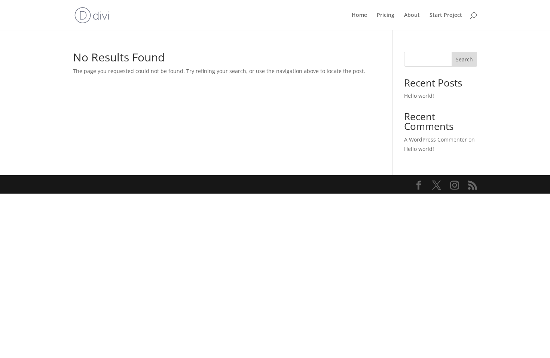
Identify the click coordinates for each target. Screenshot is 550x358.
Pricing (385, 15)
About (412, 15)
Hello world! (419, 95)
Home (359, 15)
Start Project (446, 15)
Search (464, 59)
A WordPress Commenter (435, 139)
